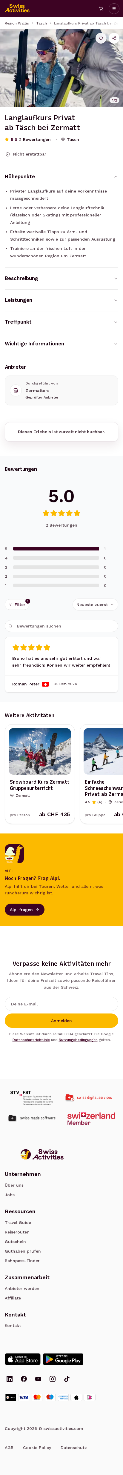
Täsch (41, 23)
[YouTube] (38, 1379)
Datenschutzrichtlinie (31, 1040)
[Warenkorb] (101, 8)
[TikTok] (67, 1379)
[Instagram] (52, 1379)
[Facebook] (24, 1379)
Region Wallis (17, 23)
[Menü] (114, 8)
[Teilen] (114, 38)
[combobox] (95, 604)
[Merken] (101, 38)
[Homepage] (17, 8)
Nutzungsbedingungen (78, 1040)
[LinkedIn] (9, 1379)
